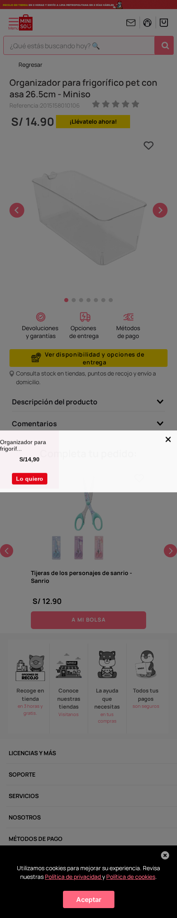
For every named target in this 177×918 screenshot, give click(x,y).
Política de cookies (130, 876)
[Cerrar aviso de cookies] (165, 855)
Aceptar (88, 899)
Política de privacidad (73, 876)
